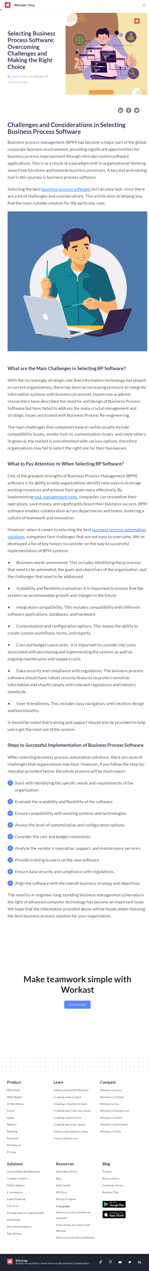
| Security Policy (65, 1263)
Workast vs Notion (111, 1117)
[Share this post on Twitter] (136, 110)
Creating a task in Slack (67, 1097)
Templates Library (66, 1171)
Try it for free (77, 1004)
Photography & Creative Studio (25, 1212)
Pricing (11, 1152)
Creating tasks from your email (72, 1110)
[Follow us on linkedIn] (139, 1262)
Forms (11, 1110)
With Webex (14, 1097)
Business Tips (110, 1192)
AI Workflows (15, 1103)
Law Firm (12, 1205)
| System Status (81, 1263)
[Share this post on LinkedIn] (120, 110)
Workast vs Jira (109, 1103)
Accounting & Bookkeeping (23, 1171)
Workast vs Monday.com (115, 1110)
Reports (11, 1124)
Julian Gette (20, 76)
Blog (58, 1178)
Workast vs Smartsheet (114, 1124)
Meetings (12, 1131)
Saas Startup (14, 1233)
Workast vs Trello (110, 1131)
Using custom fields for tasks (71, 1131)
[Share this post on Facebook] (129, 110)
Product (107, 1171)
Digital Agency (16, 1185)
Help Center (63, 1185)
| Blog (30, 5)
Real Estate (13, 1219)
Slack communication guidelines (75, 1237)
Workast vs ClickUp (112, 1097)
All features (14, 1145)
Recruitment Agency (19, 1226)
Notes (10, 1117)
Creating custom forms (67, 1117)
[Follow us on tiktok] (100, 1262)
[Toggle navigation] (144, 5)
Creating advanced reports (70, 1124)
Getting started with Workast (71, 1090)
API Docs (61, 1192)
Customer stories (112, 1185)
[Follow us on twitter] (129, 1262)
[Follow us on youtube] (120, 1262)
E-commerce (14, 1192)
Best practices (110, 1178)
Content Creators (17, 1178)
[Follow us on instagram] (110, 1262)
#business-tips (18, 82)
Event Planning (16, 1199)
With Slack (13, 1090)
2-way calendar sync (66, 1138)
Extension (13, 1138)
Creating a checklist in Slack (70, 1103)
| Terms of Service (48, 1263)
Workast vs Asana (110, 1090)
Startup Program (66, 1199)
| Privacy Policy (31, 1263)
